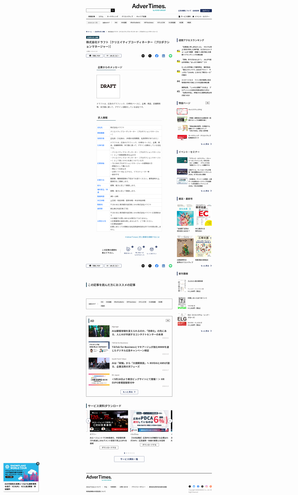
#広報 (181, 22)
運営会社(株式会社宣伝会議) (158, 487)
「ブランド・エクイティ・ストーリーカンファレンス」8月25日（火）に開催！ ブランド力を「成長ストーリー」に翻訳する (199, 161)
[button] (143, 56)
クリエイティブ (127, 16)
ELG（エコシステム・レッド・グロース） (199, 316)
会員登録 (196, 10)
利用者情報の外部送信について (96, 491)
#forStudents (135, 22)
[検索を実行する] (113, 10)
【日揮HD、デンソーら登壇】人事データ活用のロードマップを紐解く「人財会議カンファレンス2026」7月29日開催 (200, 182)
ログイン (206, 10)
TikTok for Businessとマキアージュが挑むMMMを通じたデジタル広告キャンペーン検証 (140, 348)
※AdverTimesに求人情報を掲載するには (142, 237)
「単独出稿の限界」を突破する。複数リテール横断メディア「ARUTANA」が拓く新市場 (199, 128)
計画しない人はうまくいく (197, 298)
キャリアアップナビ (195, 109)
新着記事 (91, 16)
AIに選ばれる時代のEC (200, 229)
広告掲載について (184, 10)
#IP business (148, 22)
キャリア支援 (141, 16)
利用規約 (113, 487)
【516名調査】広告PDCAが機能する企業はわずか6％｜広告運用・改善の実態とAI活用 (149, 439)
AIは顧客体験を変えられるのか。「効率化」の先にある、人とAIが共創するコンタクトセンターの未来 (139, 332)
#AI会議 (123, 22)
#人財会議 (172, 22)
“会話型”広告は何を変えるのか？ (183, 229)
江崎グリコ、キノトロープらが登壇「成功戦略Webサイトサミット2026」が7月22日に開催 (200, 172)
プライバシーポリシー (139, 487)
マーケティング (112, 16)
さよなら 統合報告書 (195, 281)
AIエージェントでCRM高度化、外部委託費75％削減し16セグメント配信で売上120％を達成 (108, 440)
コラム (100, 16)
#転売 (189, 22)
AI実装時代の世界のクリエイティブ (185, 261)
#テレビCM (161, 22)
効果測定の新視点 (201, 260)
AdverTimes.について (93, 487)
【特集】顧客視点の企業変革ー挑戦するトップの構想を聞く (199, 119)
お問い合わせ (124, 487)
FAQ (105, 487)
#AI (116, 22)
